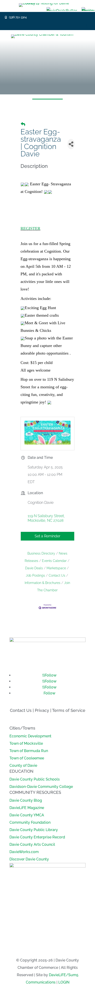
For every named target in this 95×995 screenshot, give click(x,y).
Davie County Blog (25, 800)
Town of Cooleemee (26, 758)
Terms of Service (68, 710)
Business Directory (41, 553)
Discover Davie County (29, 859)
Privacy (42, 710)
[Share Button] (71, 144)
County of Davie (23, 765)
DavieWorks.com (24, 852)
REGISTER (30, 228)
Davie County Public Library (33, 830)
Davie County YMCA (26, 815)
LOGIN (63, 982)
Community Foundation (29, 822)
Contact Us (57, 575)
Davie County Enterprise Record (37, 837)
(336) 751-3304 (18, 17)
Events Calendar (54, 561)
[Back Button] (23, 124)
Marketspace (56, 568)
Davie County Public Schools (34, 779)
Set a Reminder (47, 536)
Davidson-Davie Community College (41, 786)
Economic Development (30, 736)
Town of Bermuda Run (28, 751)
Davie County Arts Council (32, 844)
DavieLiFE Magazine (26, 808)
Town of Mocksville (26, 743)
